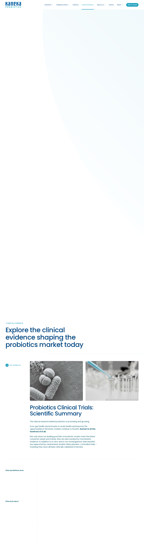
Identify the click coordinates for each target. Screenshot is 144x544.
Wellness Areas (61, 5)
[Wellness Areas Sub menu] (68, 5)
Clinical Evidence (88, 5)
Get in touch (132, 5)
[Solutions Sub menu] (52, 5)
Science (75, 5)
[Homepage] (13, 5)
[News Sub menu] (122, 5)
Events (111, 5)
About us (100, 5)
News (119, 5)
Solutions (48, 5)
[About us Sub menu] (105, 5)
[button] (22, 474)
